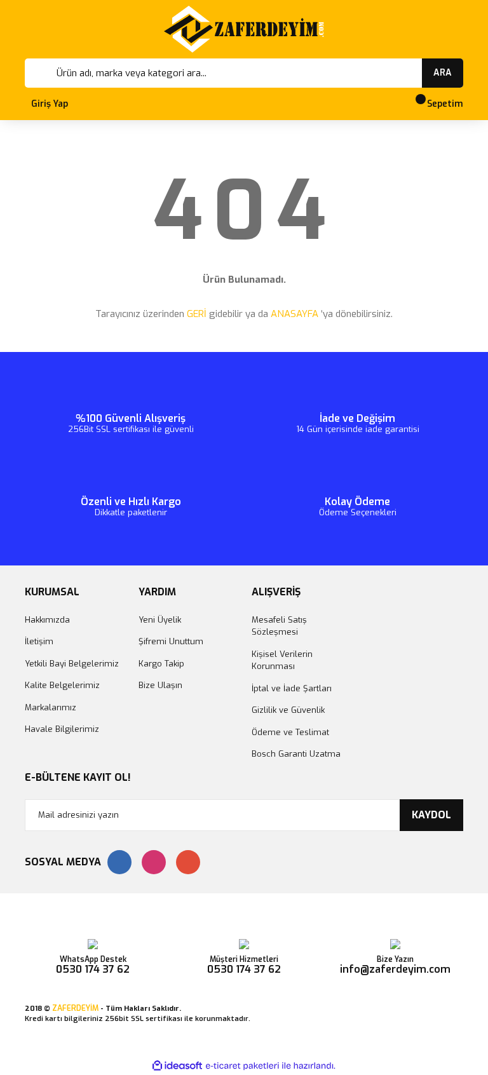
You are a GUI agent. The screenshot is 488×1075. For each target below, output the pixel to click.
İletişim (39, 641)
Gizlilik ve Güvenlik (288, 710)
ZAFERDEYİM (75, 1008)
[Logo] (243, 29)
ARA (442, 73)
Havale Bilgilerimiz (62, 729)
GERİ (197, 314)
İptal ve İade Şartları (292, 688)
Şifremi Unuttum (171, 641)
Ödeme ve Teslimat (290, 732)
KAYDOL (431, 814)
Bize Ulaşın (160, 685)
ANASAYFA (294, 314)
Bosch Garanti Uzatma (296, 753)
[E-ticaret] (242, 1066)
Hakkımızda (47, 619)
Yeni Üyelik (160, 619)
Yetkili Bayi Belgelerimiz (72, 663)
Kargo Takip (161, 663)
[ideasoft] (177, 1066)
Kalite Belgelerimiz (62, 685)
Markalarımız (50, 707)
